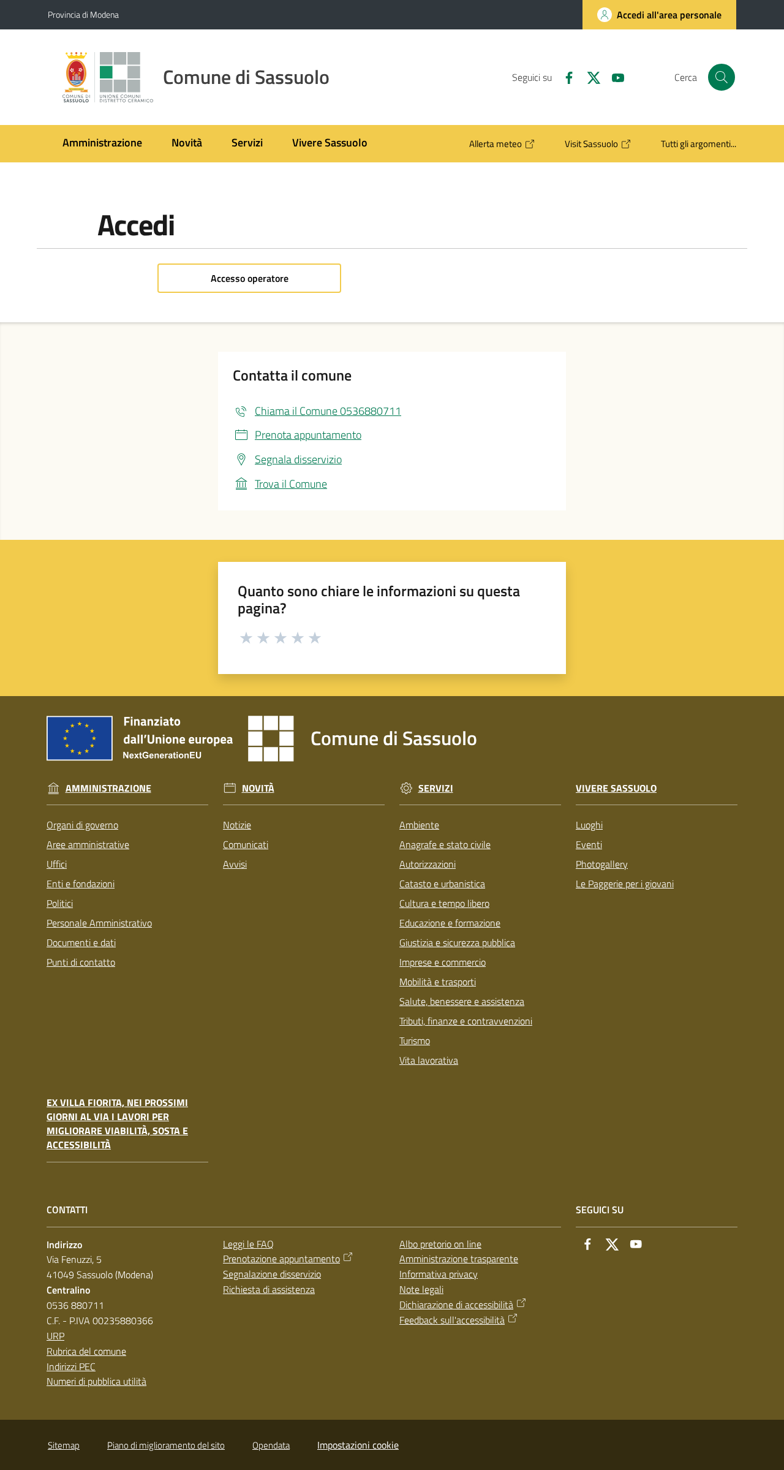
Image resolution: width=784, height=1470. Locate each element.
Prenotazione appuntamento (281, 1258)
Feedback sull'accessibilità (452, 1320)
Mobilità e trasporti (437, 981)
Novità (258, 788)
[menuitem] (102, 143)
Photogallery (602, 864)
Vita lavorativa (428, 1060)
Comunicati (245, 844)
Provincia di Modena (83, 14)
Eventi (589, 844)
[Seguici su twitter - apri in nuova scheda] (588, 76)
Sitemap (64, 1445)
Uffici (57, 864)
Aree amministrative (88, 844)
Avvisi (235, 864)
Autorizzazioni (427, 864)
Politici (60, 903)
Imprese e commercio (442, 962)
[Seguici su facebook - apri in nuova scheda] (564, 76)
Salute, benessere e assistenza (461, 1001)
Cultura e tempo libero (444, 903)
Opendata (271, 1445)
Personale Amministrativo (99, 922)
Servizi (435, 788)
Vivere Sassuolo (616, 788)
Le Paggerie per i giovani (625, 883)
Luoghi (589, 824)
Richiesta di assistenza (269, 1289)
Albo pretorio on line (440, 1244)
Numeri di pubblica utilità (96, 1381)
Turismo (414, 1040)
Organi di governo (82, 824)
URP (55, 1335)
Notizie (237, 824)
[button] (721, 77)
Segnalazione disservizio (272, 1274)
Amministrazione (108, 788)
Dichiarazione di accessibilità (456, 1304)
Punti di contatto (81, 962)
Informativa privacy (438, 1274)
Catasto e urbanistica (442, 883)
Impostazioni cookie (358, 1445)
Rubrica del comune (86, 1351)
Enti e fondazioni (81, 883)
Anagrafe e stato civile (445, 844)
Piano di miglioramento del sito (166, 1445)
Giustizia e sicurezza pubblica (457, 942)
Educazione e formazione (449, 922)
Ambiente (419, 824)
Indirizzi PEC (71, 1366)
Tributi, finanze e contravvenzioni (465, 1020)
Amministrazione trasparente (458, 1258)
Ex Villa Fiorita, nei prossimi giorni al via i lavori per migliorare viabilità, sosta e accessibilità (117, 1123)
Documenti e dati (81, 942)
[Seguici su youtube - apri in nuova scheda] (613, 76)
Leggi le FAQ (248, 1244)
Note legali (421, 1289)
